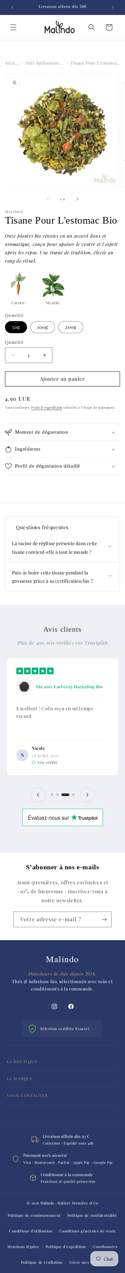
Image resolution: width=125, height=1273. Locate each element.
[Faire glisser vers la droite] (77, 199)
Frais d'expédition (46, 407)
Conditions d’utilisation (30, 1230)
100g (42, 327)
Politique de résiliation (42, 1262)
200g (70, 327)
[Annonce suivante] (112, 7)
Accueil (12, 63)
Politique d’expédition (66, 1246)
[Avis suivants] (87, 794)
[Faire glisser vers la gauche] (48, 199)
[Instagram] (54, 1006)
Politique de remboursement (34, 1215)
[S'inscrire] (104, 919)
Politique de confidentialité (92, 1215)
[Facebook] (71, 1006)
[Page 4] (73, 794)
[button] (13, 27)
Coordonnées (105, 1246)
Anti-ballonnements (44, 63)
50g (16, 327)
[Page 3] (65, 794)
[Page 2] (57, 794)
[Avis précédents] (38, 794)
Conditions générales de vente (87, 1230)
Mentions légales (23, 1246)
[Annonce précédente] (12, 7)
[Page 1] (52, 794)
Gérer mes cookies (86, 1262)
